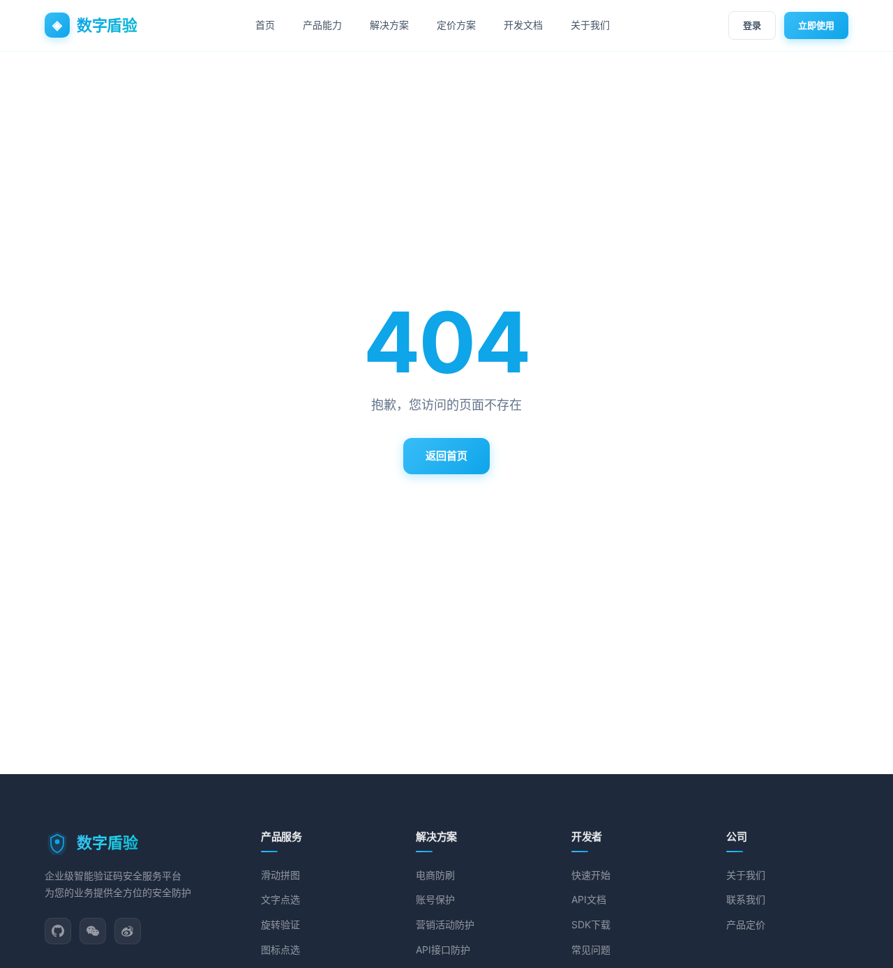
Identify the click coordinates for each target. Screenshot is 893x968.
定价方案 (456, 25)
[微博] (127, 931)
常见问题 (590, 949)
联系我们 (745, 899)
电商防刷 (435, 875)
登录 (752, 25)
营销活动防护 (445, 924)
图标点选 (280, 949)
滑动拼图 (280, 875)
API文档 (588, 899)
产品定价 (745, 924)
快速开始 (590, 875)
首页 (265, 25)
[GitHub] (58, 931)
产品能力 (322, 25)
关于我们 (590, 25)
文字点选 (280, 899)
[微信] (93, 931)
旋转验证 (280, 924)
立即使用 (816, 25)
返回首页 (446, 455)
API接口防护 (443, 949)
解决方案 (389, 25)
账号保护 (435, 899)
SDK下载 (590, 924)
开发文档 (523, 25)
